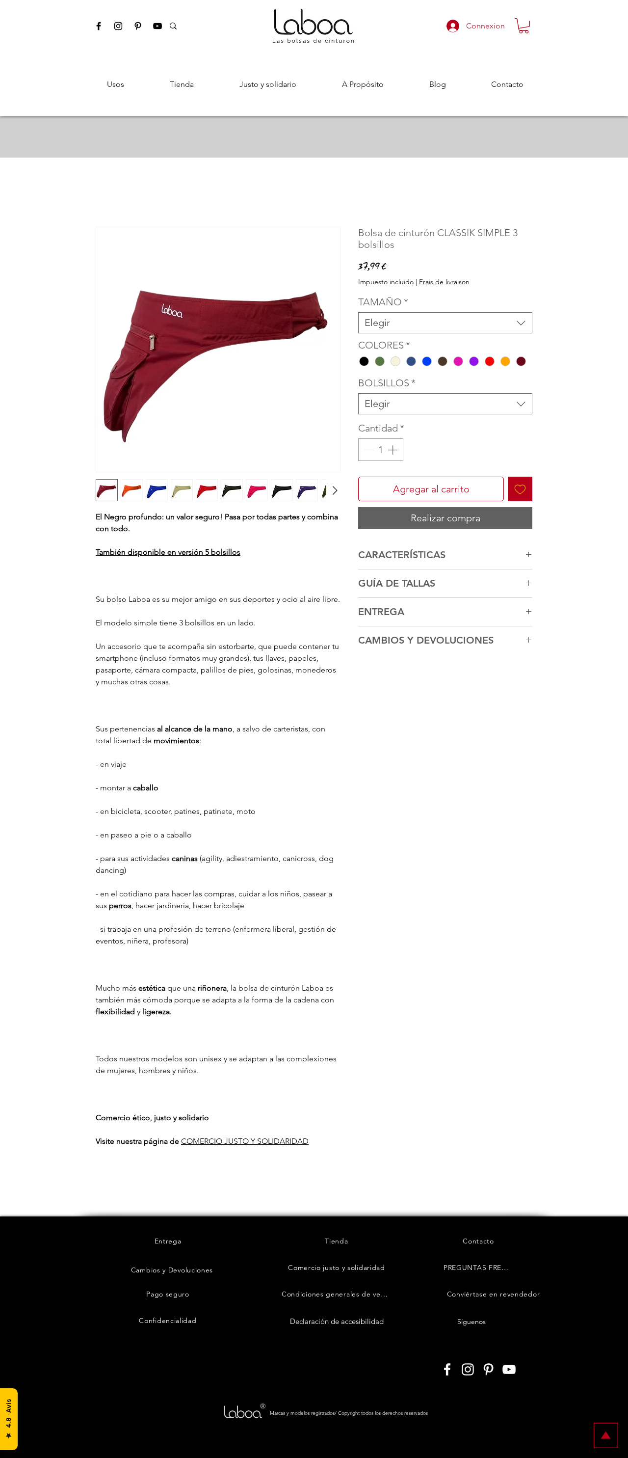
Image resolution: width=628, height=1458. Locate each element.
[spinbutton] (380, 449)
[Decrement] (368, 449)
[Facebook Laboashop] (98, 26)
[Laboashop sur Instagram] (468, 1369)
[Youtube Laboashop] (157, 26)
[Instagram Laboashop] (118, 26)
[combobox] (445, 322)
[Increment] (393, 449)
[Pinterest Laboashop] (137, 26)
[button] (524, 25)
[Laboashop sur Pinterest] (488, 1369)
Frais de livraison (444, 282)
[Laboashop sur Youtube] (509, 1369)
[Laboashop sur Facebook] (447, 1369)
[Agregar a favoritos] (520, 489)
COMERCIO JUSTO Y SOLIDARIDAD (245, 1141)
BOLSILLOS (387, 383)
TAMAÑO (383, 302)
